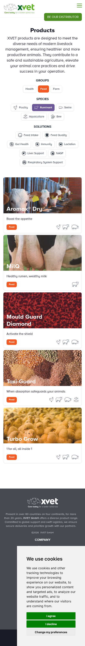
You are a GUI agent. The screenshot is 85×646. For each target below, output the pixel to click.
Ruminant (46, 107)
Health (30, 89)
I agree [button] (51, 616)
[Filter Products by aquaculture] (76, 399)
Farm (56, 89)
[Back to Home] (42, 502)
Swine (68, 107)
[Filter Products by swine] (75, 226)
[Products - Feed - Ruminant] (19, 8)
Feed (43, 89)
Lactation (70, 144)
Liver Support (35, 153)
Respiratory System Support (45, 162)
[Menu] (79, 5)
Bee (59, 116)
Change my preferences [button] (51, 632)
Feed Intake (31, 135)
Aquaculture (36, 116)
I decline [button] (51, 624)
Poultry (23, 107)
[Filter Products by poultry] (59, 226)
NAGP (59, 153)
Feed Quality (59, 135)
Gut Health (22, 144)
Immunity (46, 144)
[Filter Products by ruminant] (66, 226)
